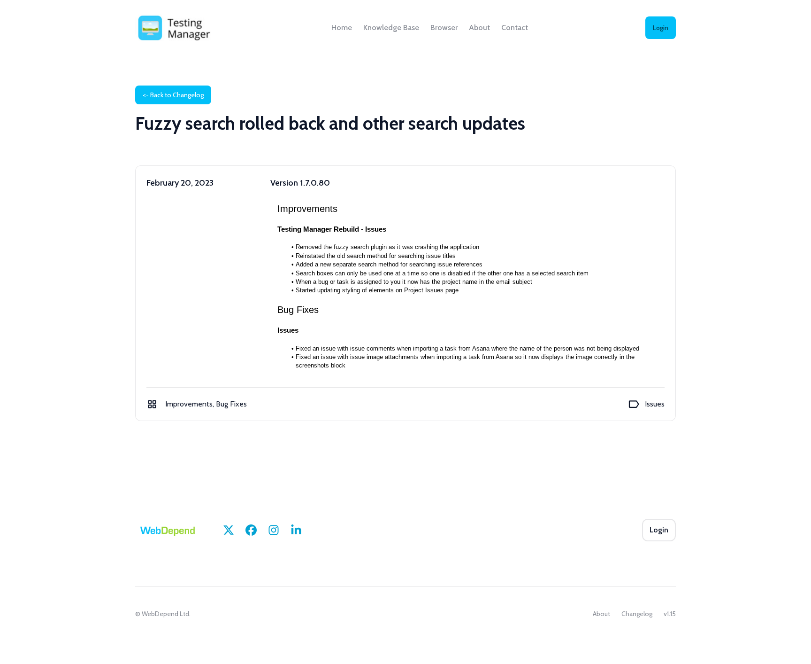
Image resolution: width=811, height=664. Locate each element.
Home (341, 27)
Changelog (636, 613)
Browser (444, 27)
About (479, 27)
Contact (514, 27)
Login (660, 27)
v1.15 (670, 613)
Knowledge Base (391, 27)
